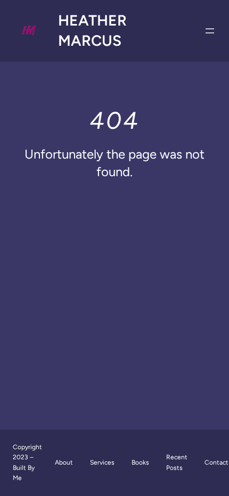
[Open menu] (209, 30)
